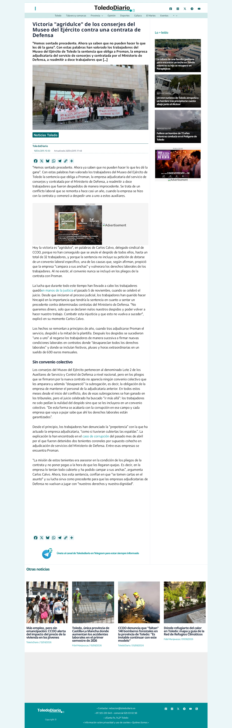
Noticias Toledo (46, 135)
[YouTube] (199, 9)
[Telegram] (192, 9)
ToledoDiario (40, 146)
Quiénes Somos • (140, 722)
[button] (101, 15)
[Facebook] (171, 9)
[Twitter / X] (185, 9)
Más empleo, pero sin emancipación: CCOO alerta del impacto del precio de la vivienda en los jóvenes (46, 632)
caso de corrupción (96, 436)
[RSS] (196, 709)
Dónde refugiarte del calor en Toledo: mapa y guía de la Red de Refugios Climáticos (184, 631)
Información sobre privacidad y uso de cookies (107, 722)
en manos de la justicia (57, 290)
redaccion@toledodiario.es (122, 708)
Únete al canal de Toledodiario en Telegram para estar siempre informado (98, 553)
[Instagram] (178, 9)
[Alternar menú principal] (35, 8)
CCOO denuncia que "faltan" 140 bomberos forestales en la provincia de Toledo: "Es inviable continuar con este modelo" (138, 634)
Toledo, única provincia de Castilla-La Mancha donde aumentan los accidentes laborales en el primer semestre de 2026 (90, 634)
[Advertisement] (90, 513)
